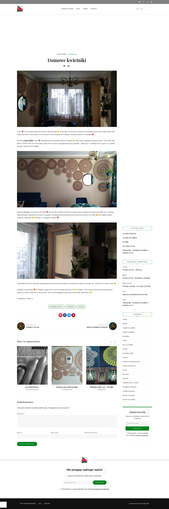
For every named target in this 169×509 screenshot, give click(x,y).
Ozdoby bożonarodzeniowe (131, 362)
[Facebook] (65, 315)
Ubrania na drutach (129, 395)
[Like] (60, 315)
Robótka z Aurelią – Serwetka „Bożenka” (137, 286)
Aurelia (125, 267)
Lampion (125, 357)
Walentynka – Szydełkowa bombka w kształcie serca (136, 251)
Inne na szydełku (128, 345)
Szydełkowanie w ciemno (130, 383)
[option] (32, 368)
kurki (59, 292)
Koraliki (125, 242)
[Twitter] (69, 315)
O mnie (85, 9)
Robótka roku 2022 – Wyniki (101, 387)
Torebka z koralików (130, 238)
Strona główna (67, 9)
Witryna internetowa (90, 433)
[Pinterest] (73, 315)
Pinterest (151, 2)
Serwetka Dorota (129, 246)
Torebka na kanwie (129, 233)
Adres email (55, 433)
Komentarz (21, 414)
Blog (78, 9)
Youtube (139, 2)
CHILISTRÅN (28, 141)
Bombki (125, 324)
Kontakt (94, 9)
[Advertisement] (84, 34)
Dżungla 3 (26, 212)
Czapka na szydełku (129, 328)
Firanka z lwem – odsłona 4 (132, 270)
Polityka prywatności (28, 503)
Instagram (147, 2)
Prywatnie (72, 54)
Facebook (143, 2)
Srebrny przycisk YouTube (67, 387)
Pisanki (125, 370)
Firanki (125, 340)
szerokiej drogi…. (32, 387)
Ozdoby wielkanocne (129, 366)
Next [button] (115, 342)
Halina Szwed (127, 283)
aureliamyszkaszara (56, 307)
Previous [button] (111, 342)
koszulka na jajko (128, 353)
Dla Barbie (126, 336)
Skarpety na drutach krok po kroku (135, 294)
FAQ (40, 503)
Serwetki (125, 378)
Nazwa (19, 433)
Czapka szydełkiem (128, 332)
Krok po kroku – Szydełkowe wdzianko (136, 278)
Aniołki (125, 319)
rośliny (81, 307)
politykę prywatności (141, 435)
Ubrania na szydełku (129, 400)
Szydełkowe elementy (129, 387)
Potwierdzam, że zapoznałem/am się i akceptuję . (85, 489)
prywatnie (71, 307)
